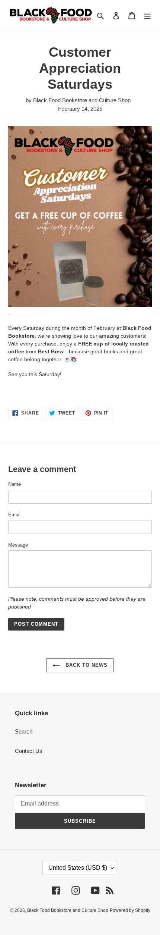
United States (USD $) (77, 867)
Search (23, 731)
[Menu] (147, 15)
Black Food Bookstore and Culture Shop (67, 910)
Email (14, 514)
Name (14, 484)
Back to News (86, 665)
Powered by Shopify (130, 910)
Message (18, 545)
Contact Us (28, 751)
